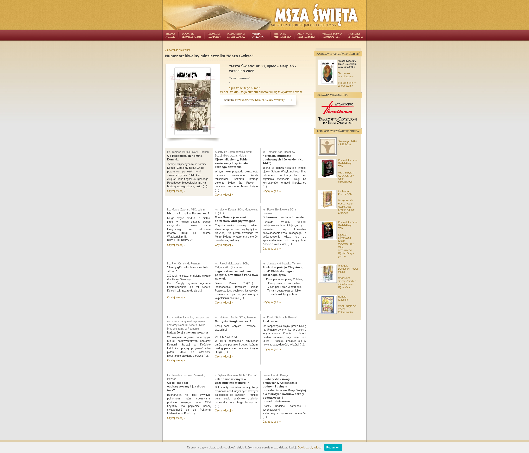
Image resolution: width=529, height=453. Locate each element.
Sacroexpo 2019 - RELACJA (347, 143)
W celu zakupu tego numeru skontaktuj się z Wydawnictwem (261, 92)
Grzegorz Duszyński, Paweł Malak (348, 268)
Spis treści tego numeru (245, 88)
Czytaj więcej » (176, 190)
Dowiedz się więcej (310, 447)
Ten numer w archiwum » (346, 75)
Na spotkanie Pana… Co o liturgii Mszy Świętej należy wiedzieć (346, 206)
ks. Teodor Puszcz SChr (345, 193)
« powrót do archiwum (177, 50)
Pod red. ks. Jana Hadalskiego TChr (347, 163)
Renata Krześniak (343, 298)
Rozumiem (333, 447)
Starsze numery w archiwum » (347, 84)
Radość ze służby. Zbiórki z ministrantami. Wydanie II (347, 283)
